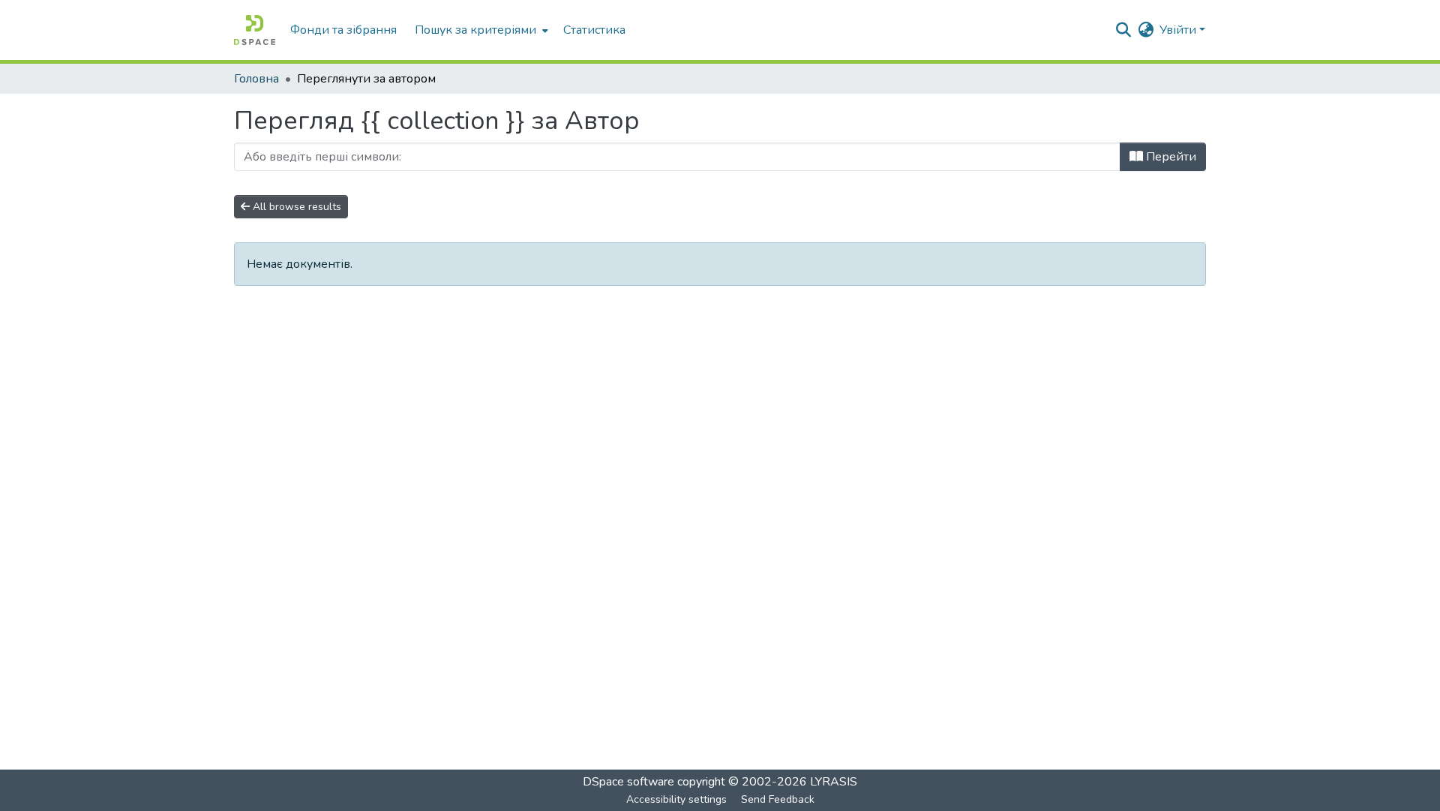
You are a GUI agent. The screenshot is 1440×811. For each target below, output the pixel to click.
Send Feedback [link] (777, 799)
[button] (254, 30)
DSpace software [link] (628, 781)
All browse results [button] (295, 207)
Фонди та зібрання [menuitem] (343, 30)
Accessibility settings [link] (676, 799)
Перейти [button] (1169, 157)
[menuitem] (480, 30)
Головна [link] (256, 79)
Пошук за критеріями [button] (475, 30)
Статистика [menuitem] (594, 30)
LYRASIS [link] (833, 781)
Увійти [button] (1179, 30)
